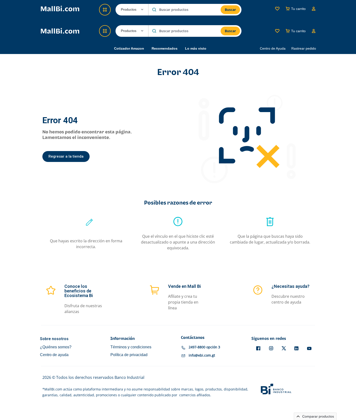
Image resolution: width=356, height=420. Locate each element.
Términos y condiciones (130, 347)
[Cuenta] (313, 31)
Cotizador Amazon (129, 48)
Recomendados (165, 48)
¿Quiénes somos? (55, 347)
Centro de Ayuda (273, 48)
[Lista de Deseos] (277, 31)
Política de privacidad (128, 355)
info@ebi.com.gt (202, 355)
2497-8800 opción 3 (204, 347)
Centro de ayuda (54, 355)
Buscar (230, 31)
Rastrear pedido (303, 48)
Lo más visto (195, 48)
